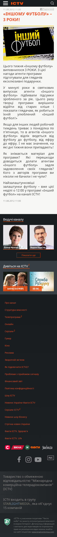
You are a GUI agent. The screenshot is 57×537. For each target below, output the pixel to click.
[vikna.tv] (17, 448)
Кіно (7, 345)
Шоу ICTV (10, 395)
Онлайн (9, 324)
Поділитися (48, 9)
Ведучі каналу (13, 219)
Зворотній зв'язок (14, 359)
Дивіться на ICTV (15, 266)
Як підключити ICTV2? (17, 366)
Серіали (9, 331)
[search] (52, 3)
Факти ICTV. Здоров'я (16, 431)
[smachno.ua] (47, 448)
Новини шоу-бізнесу (16, 416)
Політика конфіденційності (19, 388)
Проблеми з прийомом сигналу (22, 374)
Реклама (9, 352)
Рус (51, 457)
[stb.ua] (7, 448)
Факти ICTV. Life (13, 438)
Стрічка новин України (17, 424)
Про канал (10, 302)
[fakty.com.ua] (35, 448)
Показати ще (29, 255)
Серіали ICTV (12, 409)
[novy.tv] (27, 448)
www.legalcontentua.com (43, 531)
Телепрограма (12, 317)
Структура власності (16, 309)
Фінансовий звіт (13, 381)
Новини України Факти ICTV (20, 402)
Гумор (8, 338)
